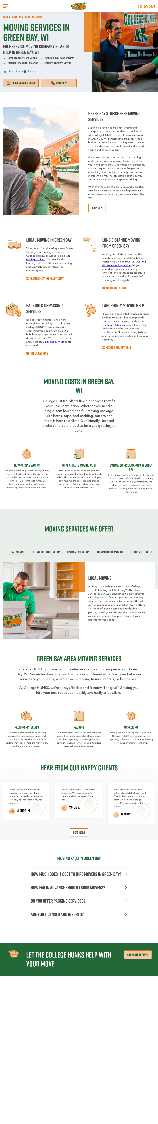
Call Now (61, 83)
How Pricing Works (27, 465)
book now (97, 208)
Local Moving (16, 552)
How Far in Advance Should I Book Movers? (68, 887)
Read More (79, 832)
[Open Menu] (5, 6)
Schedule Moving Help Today (45, 278)
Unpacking (131, 727)
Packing (79, 727)
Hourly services (141, 552)
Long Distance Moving (47, 552)
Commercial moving (110, 552)
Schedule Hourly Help (116, 347)
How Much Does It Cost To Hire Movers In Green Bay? (76, 874)
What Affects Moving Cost (79, 465)
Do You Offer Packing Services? (58, 900)
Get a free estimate (138, 954)
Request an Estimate (115, 288)
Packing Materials (27, 727)
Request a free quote (23, 83)
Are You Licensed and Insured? (57, 914)
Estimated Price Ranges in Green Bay (131, 467)
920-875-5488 (146, 6)
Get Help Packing (37, 353)
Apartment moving (79, 552)
